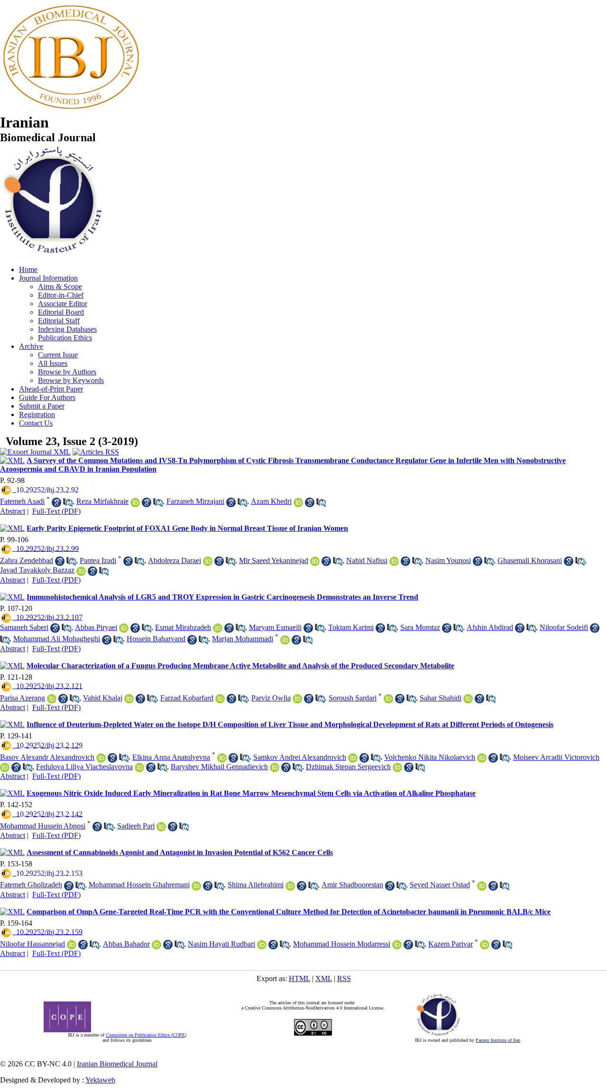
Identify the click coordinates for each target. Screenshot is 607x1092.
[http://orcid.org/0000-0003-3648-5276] (315, 561)
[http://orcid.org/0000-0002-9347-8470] (353, 758)
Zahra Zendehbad (26, 560)
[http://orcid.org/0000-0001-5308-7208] (156, 944)
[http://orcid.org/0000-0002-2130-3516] (274, 767)
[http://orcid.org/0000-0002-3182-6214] (124, 628)
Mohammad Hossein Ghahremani (139, 885)
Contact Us (36, 423)
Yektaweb (100, 1080)
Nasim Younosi (448, 560)
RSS (344, 978)
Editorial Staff (59, 321)
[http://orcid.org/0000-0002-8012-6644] (482, 758)
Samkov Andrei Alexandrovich (299, 757)
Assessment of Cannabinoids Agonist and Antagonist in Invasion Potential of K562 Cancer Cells (180, 852)
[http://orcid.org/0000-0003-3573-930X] (139, 767)
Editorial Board (61, 312)
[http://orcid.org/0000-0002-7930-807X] (71, 944)
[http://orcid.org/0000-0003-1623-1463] (81, 571)
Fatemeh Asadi (22, 501)
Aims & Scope (60, 286)
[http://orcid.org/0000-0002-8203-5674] (397, 944)
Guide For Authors (47, 397)
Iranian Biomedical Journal (117, 1064)
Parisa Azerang (22, 698)
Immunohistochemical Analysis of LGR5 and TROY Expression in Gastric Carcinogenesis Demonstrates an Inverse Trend (222, 597)
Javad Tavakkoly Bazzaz (37, 570)
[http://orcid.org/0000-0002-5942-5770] (262, 944)
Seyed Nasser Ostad (440, 885)
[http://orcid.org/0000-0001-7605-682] (4, 767)
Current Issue (58, 355)
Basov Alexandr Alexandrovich (47, 757)
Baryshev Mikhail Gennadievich (219, 767)
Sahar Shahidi (440, 698)
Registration (37, 414)
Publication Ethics (65, 338)
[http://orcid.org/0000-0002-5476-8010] (482, 886)
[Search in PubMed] (68, 502)
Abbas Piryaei (96, 627)
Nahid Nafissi (366, 560)
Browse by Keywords (71, 380)
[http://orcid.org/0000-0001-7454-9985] (394, 561)
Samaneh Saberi (24, 627)
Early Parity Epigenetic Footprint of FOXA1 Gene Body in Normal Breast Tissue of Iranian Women (187, 528)
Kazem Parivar (450, 944)
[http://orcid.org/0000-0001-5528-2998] (220, 698)
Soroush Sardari (353, 698)
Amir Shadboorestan (352, 885)
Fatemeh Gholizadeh (31, 885)
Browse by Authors (67, 372)
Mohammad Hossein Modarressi (341, 944)
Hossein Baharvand (156, 639)
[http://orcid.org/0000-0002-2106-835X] (207, 561)
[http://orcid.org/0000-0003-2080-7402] (388, 698)
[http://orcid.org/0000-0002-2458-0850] (161, 826)
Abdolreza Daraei (174, 560)
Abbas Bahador (126, 944)
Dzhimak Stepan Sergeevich (348, 767)
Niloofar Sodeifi (564, 627)
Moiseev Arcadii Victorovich (556, 757)
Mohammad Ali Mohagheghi (56, 639)
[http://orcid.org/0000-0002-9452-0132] (222, 758)
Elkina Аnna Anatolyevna (171, 757)
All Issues (52, 363)
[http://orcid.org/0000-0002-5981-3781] (297, 698)
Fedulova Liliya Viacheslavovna (84, 767)
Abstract (12, 511)
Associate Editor (62, 304)
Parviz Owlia (271, 698)
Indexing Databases (67, 329)
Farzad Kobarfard (186, 698)
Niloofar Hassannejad (32, 944)
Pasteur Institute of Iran (498, 1040)
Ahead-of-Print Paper (51, 389)
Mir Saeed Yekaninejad (273, 560)
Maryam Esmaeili (275, 627)
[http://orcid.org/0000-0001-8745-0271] (290, 886)
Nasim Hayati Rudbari (221, 944)
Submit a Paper (41, 406)
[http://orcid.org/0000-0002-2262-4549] (101, 758)
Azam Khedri (271, 501)
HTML (299, 978)
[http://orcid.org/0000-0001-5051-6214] (196, 886)
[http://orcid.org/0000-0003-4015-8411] (468, 698)
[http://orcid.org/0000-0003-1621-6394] (129, 698)
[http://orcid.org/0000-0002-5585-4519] (285, 640)
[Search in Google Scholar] (56, 502)
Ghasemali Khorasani (529, 560)
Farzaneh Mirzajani (195, 501)
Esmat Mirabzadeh (183, 627)
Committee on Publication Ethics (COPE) (146, 1034)
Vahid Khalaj (102, 698)
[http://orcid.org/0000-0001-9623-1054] (298, 502)
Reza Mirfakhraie (102, 501)
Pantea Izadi (98, 560)
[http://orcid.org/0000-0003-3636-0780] (217, 628)
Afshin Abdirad (490, 627)
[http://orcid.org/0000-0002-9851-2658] (51, 698)
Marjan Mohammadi (242, 639)
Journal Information (48, 278)
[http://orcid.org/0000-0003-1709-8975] (135, 502)
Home (28, 269)
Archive (31, 346)
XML (323, 978)
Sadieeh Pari (136, 826)
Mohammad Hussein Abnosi (42, 826)
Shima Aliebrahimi (256, 885)
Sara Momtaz (420, 627)
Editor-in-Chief (60, 295)
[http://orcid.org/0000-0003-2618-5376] (397, 767)
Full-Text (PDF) (56, 511)
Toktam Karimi (351, 627)
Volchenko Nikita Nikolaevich (429, 757)
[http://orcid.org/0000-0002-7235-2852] (484, 944)
